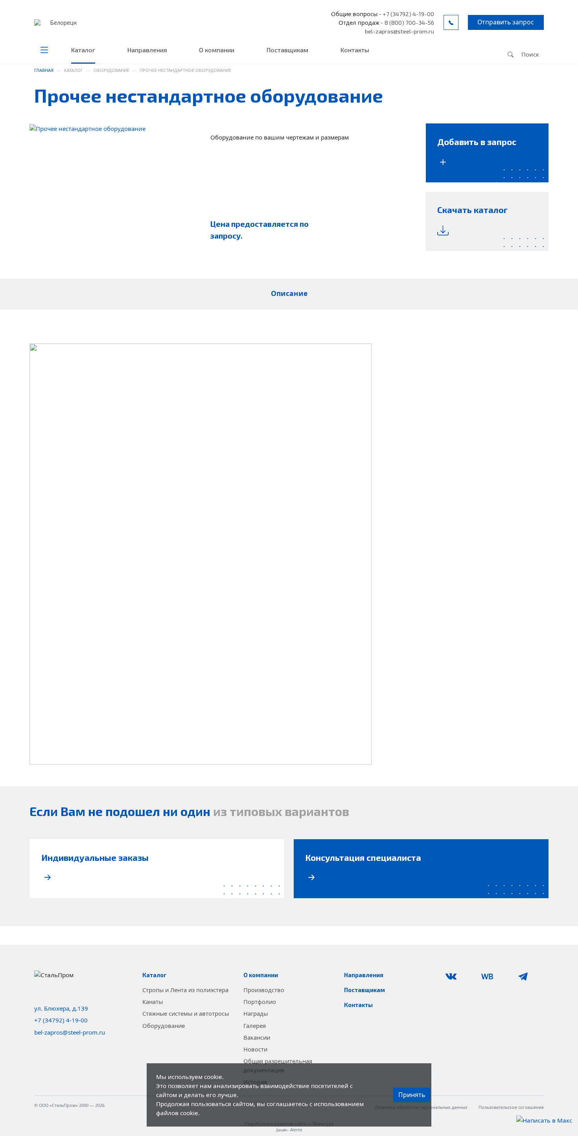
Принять (411, 1094)
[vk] (458, 976)
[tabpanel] (289, 554)
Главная (43, 70)
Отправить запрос (505, 22)
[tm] (530, 976)
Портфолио (259, 1001)
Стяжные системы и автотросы (185, 1013)
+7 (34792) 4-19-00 (408, 13)
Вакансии (256, 1037)
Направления (147, 49)
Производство (263, 990)
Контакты (355, 49)
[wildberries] (495, 976)
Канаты (152, 1001)
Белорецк (63, 22)
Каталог (83, 49)
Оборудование (163, 1025)
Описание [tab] (289, 293)
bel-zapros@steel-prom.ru (399, 31)
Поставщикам (287, 49)
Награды (255, 1013)
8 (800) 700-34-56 (409, 22)
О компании (216, 49)
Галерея (254, 1025)
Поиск (529, 54)
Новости (255, 1049)
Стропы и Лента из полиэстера (185, 990)
